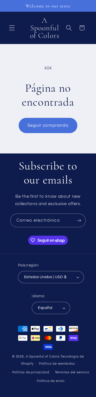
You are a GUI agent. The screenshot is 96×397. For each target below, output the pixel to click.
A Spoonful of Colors (43, 356)
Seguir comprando (47, 125)
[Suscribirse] (79, 220)
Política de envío (51, 381)
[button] (11, 27)
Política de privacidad (30, 372)
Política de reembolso (57, 363)
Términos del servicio (72, 372)
